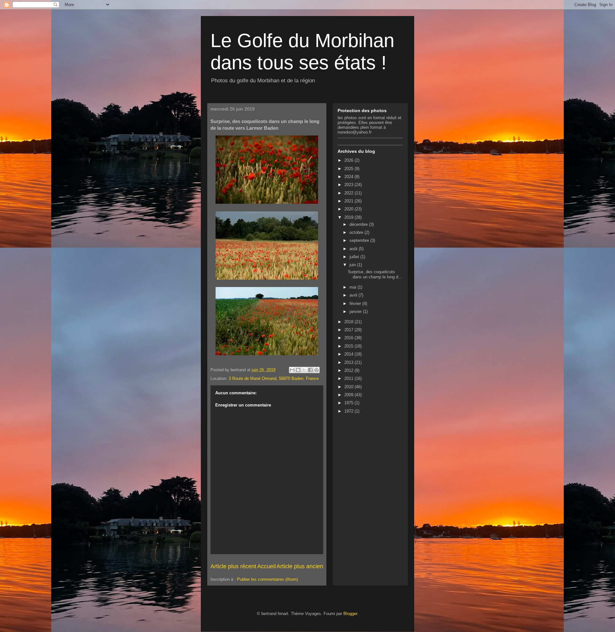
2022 (349, 193)
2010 (349, 386)
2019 (349, 217)
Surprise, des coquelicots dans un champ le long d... (375, 274)
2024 (349, 176)
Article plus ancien (299, 566)
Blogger (350, 613)
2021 (349, 201)
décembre (359, 224)
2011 (349, 378)
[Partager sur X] (304, 370)
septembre (359, 240)
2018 (349, 321)
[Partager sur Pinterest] (316, 370)
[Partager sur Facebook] (310, 370)
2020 (349, 209)
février (355, 303)
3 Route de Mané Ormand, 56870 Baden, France (274, 378)
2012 (349, 370)
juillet (354, 256)
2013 (349, 362)
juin (353, 264)
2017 (349, 329)
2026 (349, 160)
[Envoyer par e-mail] (292, 370)
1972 (349, 411)
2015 (349, 346)
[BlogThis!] (298, 370)
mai (353, 287)
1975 (349, 402)
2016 (349, 337)
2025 (349, 168)
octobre (357, 232)
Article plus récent (233, 566)
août (354, 248)
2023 (349, 184)
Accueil (266, 566)
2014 (349, 354)
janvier (356, 311)
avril (353, 295)
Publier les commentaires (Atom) (267, 579)
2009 (349, 394)
